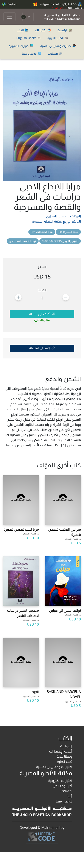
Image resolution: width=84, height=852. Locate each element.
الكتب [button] (20, 30)
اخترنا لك (66, 746)
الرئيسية (63, 30)
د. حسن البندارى (57, 216)
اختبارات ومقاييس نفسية (56, 46)
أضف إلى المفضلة (40, 348)
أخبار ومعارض (62, 785)
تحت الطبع (64, 761)
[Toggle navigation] (9, 16)
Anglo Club (59, 8)
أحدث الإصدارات (60, 751)
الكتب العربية (55, 38)
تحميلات (53, 53)
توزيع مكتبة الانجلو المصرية (51, 221)
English (12, 4)
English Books (26, 38)
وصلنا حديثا (64, 756)
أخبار (69, 796)
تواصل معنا (29, 53)
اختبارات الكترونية (19, 46)
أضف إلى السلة (40, 314)
